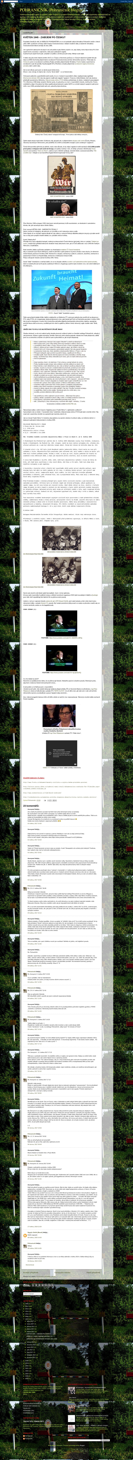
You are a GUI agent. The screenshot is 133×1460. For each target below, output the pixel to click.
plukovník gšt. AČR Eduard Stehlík (57, 601)
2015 (27, 1314)
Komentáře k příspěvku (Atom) (46, 1276)
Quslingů (94, 595)
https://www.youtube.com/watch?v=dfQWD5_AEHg (65, 638)
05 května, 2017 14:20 (34, 1011)
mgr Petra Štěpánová (56, 733)
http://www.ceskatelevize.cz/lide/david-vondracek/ (42, 793)
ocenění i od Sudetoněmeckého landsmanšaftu (82, 262)
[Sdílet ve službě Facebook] (54, 800)
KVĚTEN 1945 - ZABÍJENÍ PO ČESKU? (38, 1334)
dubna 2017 (31, 1329)
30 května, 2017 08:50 (34, 1093)
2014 (27, 1311)
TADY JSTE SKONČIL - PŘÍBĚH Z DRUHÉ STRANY (92, 1425)
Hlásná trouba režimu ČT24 (54, 80)
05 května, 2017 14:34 (34, 1029)
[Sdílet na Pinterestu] (56, 800)
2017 (27, 1319)
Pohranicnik (32, 886)
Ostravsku (26, 62)
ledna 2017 (30, 1321)
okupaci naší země (78, 140)
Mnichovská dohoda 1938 (31, 78)
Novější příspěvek (30, 1273)
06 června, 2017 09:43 (35, 1144)
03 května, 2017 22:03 (34, 933)
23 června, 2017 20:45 (35, 1155)
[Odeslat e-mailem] (48, 800)
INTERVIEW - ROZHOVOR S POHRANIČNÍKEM (91, 1387)
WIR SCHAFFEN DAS (57, 196)
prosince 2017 (31, 1357)
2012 (27, 1306)
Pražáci (78, 62)
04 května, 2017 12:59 (34, 982)
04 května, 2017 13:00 (34, 998)
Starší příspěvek (93, 1273)
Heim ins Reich (43, 151)
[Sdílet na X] (52, 800)
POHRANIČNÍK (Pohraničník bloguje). (53, 9)
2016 (27, 1316)
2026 (27, 1378)
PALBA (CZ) (26, 1408)
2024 (27, 1376)
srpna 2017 (30, 1347)
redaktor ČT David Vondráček (70, 249)
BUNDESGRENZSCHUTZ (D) (32, 1403)
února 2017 (30, 1324)
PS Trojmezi (29, 1436)
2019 (27, 1363)
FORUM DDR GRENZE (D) (31, 1406)
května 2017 (31, 1331)
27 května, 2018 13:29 (34, 1226)
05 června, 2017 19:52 (35, 1128)
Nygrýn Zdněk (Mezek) (35, 1232)
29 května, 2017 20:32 (34, 1071)
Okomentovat (30, 1265)
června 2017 (31, 1342)
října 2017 (30, 1352)
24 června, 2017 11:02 (34, 1179)
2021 (27, 1368)
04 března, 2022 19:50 (35, 1261)
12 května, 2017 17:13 (34, 1044)
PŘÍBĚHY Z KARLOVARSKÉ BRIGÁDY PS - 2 (40, 1336)
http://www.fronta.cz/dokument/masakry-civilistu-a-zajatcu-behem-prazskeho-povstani (55, 782)
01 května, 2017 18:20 (34, 840)
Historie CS (44, 603)
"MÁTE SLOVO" (59, 691)
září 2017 (30, 1350)
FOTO (51, 313)
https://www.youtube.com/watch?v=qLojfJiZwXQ (65, 672)
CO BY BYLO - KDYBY (83, 1406)
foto (24, 554)
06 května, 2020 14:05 (34, 1248)
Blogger (82, 1445)
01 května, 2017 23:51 (34, 852)
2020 (27, 1366)
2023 (27, 1373)
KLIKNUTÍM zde (71, 404)
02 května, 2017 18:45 (34, 880)
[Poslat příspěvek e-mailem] (44, 800)
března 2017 (31, 1326)
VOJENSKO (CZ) (28, 1413)
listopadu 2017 (31, 1355)
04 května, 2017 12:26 (34, 944)
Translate (38, 1296)
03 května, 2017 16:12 (34, 913)
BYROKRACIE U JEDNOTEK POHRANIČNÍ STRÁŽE (92, 1416)
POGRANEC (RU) (28, 1410)
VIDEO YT (46, 767)
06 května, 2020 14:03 (34, 1237)
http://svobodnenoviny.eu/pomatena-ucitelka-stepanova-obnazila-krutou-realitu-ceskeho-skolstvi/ (59, 797)
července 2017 (31, 1344)
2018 (27, 1360)
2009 (27, 1304)
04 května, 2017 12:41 (34, 965)
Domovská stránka (30, 28)
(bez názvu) (72, 1397)
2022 (27, 1371)
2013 (27, 1309)
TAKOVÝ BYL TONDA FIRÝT (33, 1421)
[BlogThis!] (50, 800)
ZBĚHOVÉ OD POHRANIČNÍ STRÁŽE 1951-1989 (41, 1339)
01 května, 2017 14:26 (34, 823)
